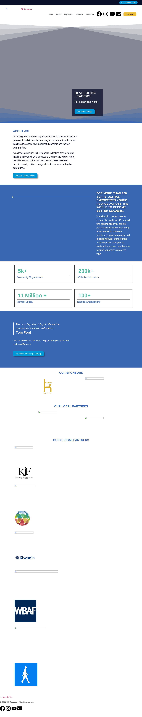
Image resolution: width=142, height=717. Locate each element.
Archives (79, 14)
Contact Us (90, 14)
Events (58, 14)
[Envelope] (118, 14)
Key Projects (68, 14)
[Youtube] (112, 14)
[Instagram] (105, 14)
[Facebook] (99, 14)
